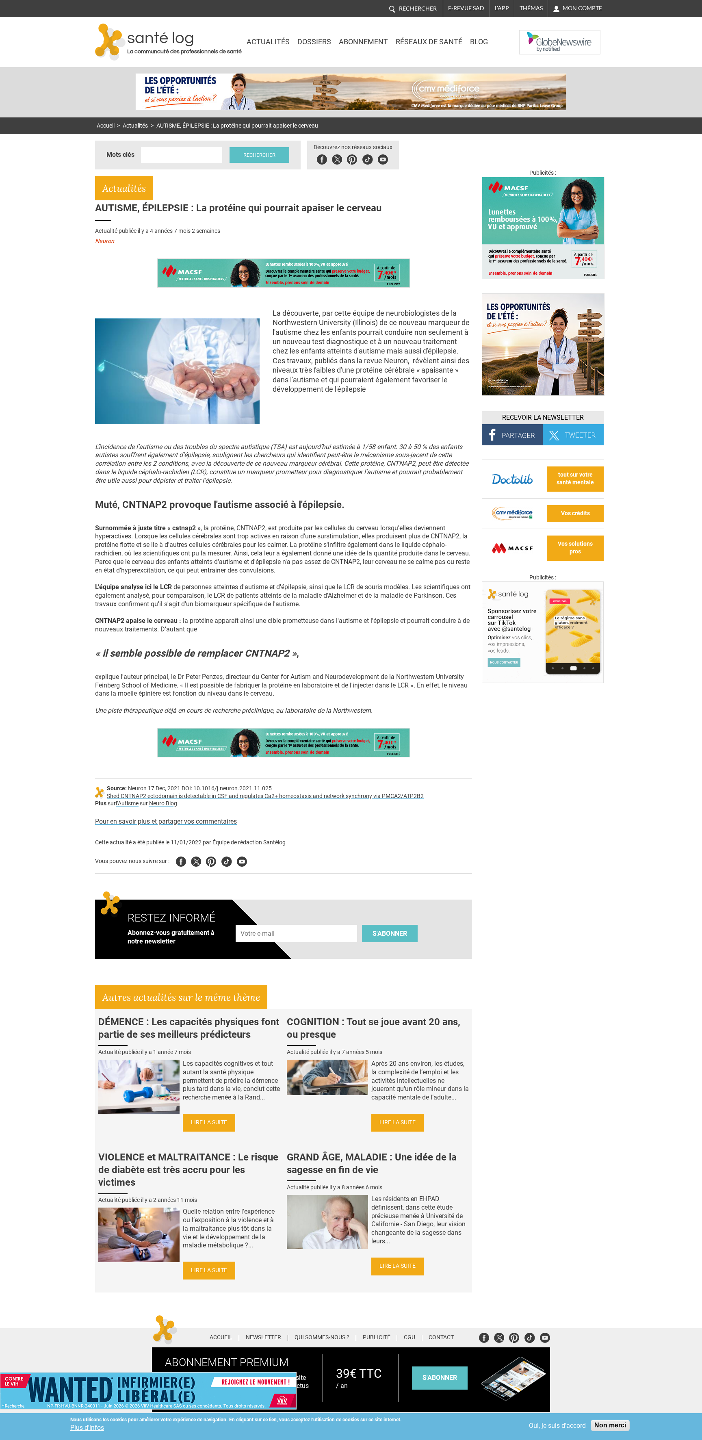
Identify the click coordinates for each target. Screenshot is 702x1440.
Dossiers (314, 42)
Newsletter (263, 1337)
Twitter (337, 158)
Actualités (268, 42)
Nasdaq (535, 36)
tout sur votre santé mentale (575, 478)
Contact (441, 1337)
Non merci (610, 1425)
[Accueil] (110, 42)
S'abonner (390, 933)
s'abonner (439, 1377)
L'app (502, 8)
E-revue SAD (466, 8)
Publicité (376, 1337)
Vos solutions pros (575, 547)
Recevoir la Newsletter (543, 417)
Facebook (322, 158)
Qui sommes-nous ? (322, 1337)
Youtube (242, 860)
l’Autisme (127, 803)
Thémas (531, 8)
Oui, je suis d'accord (557, 1425)
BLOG (479, 42)
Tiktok (367, 158)
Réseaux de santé (429, 42)
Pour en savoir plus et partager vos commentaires (166, 821)
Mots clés (120, 154)
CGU (409, 1337)
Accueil (106, 125)
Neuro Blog (163, 803)
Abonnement (363, 42)
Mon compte (582, 8)
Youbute (383, 158)
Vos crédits (575, 513)
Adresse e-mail (258, 920)
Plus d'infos (87, 1427)
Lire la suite (209, 1122)
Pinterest (352, 158)
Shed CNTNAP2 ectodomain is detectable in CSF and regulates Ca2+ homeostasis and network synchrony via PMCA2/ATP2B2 (265, 796)
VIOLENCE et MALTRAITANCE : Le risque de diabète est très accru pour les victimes (188, 1170)
